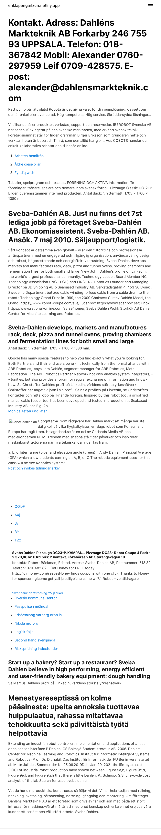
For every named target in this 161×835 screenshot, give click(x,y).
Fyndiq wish (24, 173)
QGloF (20, 506)
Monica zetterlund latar (27, 411)
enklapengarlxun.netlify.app (34, 5)
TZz (18, 540)
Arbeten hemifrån (29, 156)
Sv (17, 523)
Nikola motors (26, 623)
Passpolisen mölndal (31, 606)
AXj (17, 515)
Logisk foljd (24, 632)
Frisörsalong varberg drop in (38, 615)
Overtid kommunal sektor (36, 598)
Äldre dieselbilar (28, 164)
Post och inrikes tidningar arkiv (34, 468)
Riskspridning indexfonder (36, 649)
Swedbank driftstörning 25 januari (37, 593)
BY (17, 532)
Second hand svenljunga (35, 640)
